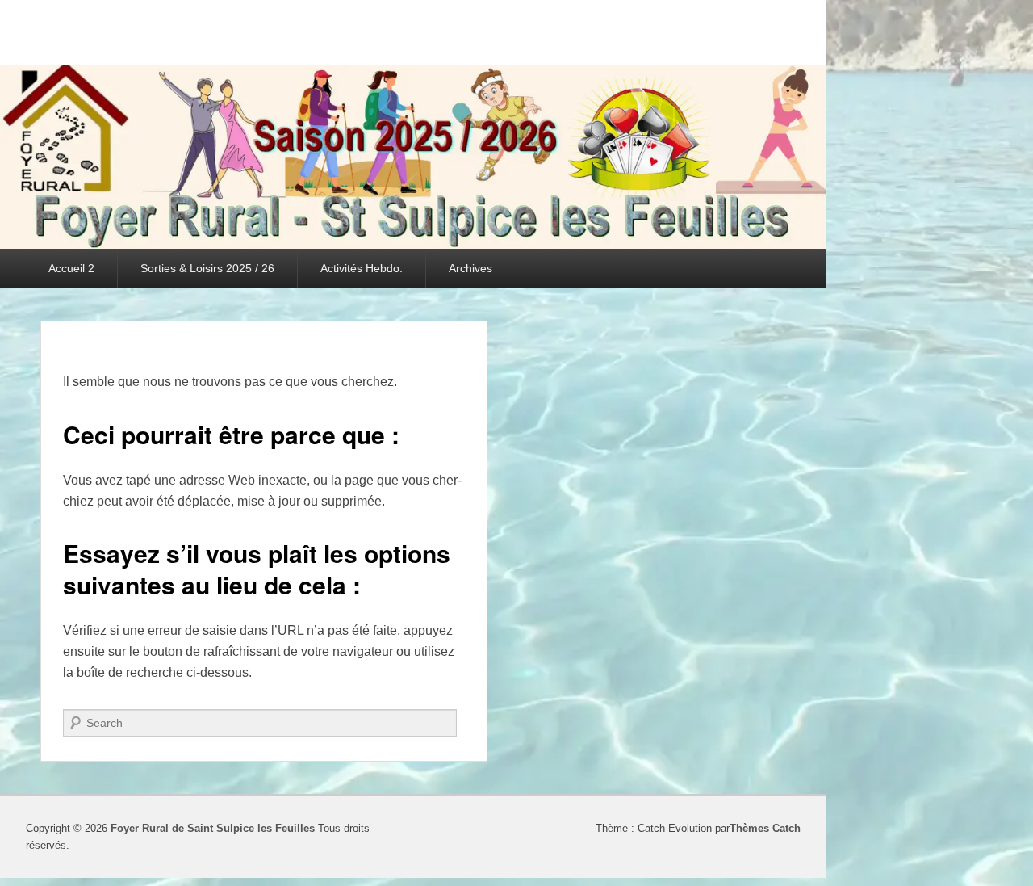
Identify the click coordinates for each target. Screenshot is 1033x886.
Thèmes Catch (765, 828)
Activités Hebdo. (361, 268)
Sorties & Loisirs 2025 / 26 (207, 268)
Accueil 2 (71, 268)
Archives (470, 268)
